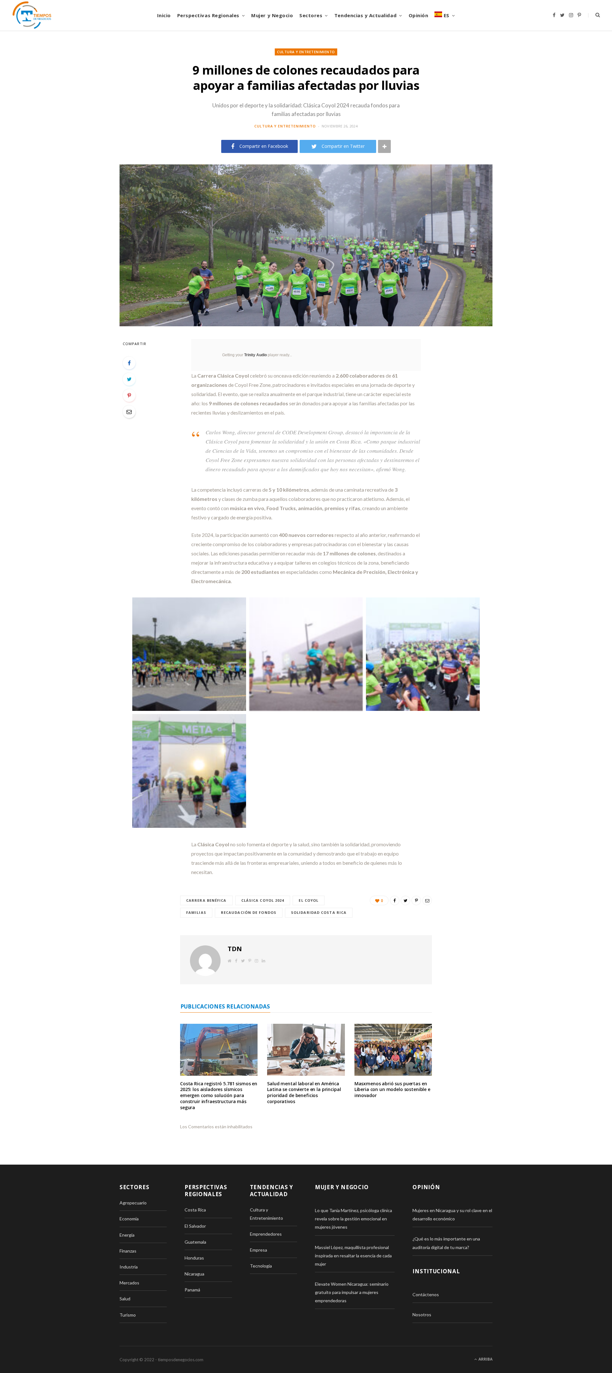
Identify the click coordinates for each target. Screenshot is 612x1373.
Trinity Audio (255, 355)
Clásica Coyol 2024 (262, 900)
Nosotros (421, 1314)
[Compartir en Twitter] (129, 379)
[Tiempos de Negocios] (32, 15)
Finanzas (128, 1251)
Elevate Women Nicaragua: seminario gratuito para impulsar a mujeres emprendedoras (352, 1292)
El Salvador (195, 1226)
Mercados (129, 1282)
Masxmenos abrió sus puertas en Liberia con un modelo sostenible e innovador (392, 1089)
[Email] (129, 411)
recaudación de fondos (248, 912)
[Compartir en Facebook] (129, 363)
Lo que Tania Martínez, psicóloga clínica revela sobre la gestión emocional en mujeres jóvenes (353, 1219)
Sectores (310, 15)
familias (196, 912)
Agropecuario (133, 1202)
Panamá (192, 1289)
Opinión (418, 15)
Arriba (484, 1359)
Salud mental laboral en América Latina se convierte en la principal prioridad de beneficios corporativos (304, 1092)
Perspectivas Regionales (208, 15)
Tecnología (261, 1265)
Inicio (164, 15)
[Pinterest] (129, 395)
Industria (129, 1266)
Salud (125, 1298)
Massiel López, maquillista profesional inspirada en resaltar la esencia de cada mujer (353, 1256)
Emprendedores (266, 1234)
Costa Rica (195, 1209)
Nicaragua (194, 1273)
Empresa (258, 1250)
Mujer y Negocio (272, 15)
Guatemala (195, 1242)
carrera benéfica (206, 900)
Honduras (194, 1258)
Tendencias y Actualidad (365, 15)
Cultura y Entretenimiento (306, 51)
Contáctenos (425, 1294)
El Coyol (308, 900)
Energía (127, 1235)
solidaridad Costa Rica (318, 912)
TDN (235, 948)
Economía (129, 1218)
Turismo (128, 1315)
